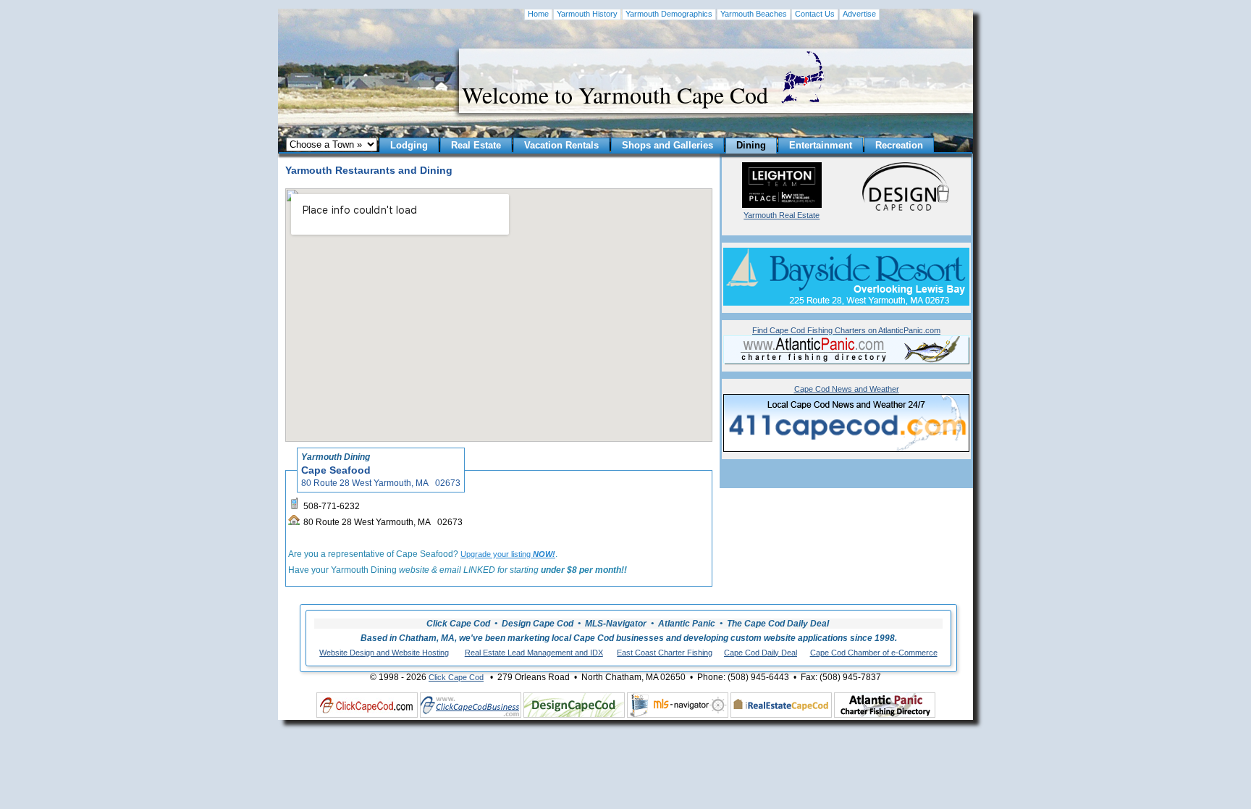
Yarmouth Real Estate (782, 215)
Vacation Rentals (561, 145)
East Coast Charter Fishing (664, 652)
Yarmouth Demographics (669, 13)
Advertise (859, 13)
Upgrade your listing (507, 554)
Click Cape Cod (456, 677)
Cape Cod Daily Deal (760, 652)
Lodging (409, 145)
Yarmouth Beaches (753, 13)
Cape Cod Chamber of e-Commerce (874, 652)
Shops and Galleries (667, 145)
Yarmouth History (587, 13)
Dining (751, 145)
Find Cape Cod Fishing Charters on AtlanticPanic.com (846, 330)
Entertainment (820, 145)
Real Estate (476, 145)
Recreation (899, 145)
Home (538, 13)
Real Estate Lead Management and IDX (534, 652)
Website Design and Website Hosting (384, 652)
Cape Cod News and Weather (846, 389)
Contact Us (815, 13)
